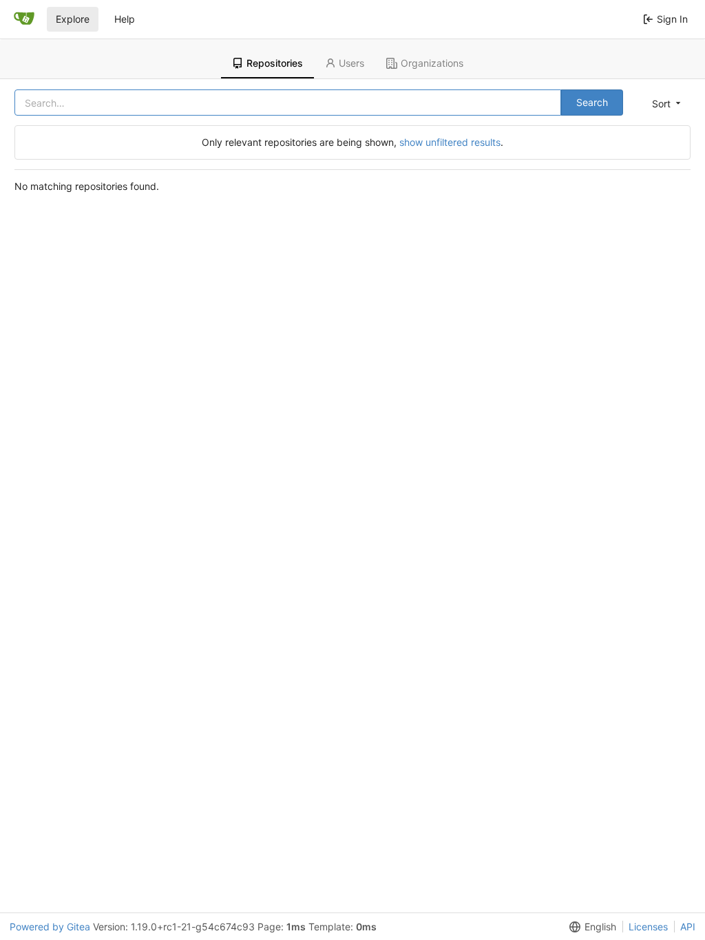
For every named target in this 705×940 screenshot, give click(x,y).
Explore (73, 19)
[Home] (24, 19)
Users (351, 63)
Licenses (648, 926)
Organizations (432, 63)
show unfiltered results (450, 142)
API (687, 926)
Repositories (274, 63)
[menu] (665, 103)
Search (592, 102)
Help (124, 19)
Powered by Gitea (50, 926)
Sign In (672, 19)
